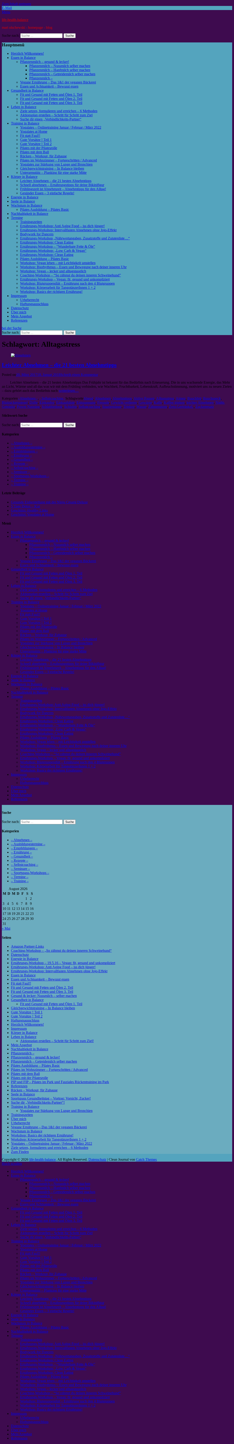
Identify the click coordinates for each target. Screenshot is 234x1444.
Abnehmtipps (122, 398)
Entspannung (86, 402)
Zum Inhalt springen (16, 4)
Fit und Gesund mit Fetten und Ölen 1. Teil (51, 94)
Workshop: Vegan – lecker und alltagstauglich (53, 271)
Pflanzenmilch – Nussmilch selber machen (59, 66)
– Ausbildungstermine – (28, 447)
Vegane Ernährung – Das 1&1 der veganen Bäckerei (58, 82)
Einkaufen (47, 402)
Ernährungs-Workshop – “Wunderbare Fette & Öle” (57, 246)
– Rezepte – (19, 464)
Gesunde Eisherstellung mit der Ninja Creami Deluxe (49, 502)
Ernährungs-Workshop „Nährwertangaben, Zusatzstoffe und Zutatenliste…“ (75, 238)
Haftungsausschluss (34, 304)
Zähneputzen (157, 406)
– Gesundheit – (22, 459)
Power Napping (28, 406)
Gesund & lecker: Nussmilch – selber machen (44, 996)
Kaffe (158, 402)
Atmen (181, 398)
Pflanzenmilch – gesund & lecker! (44, 62)
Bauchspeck (212, 398)
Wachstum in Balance (26, 205)
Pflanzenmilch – (41, 78)
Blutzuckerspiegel (15, 402)
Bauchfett (194, 398)
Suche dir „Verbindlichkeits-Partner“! (38, 1102)
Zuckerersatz (204, 406)
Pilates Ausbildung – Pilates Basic (44, 209)
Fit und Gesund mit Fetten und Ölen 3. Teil (51, 103)
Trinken (129, 406)
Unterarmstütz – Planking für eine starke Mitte (53, 172)
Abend (88, 398)
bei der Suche (11, 328)
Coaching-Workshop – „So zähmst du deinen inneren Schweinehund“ (61, 950)
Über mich (18, 312)
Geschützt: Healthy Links (29, 510)
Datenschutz (20, 308)
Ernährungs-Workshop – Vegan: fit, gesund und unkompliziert (65, 279)
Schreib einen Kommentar (79, 375)
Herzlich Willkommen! (27, 53)
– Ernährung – (21, 455)
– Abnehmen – (21, 443)
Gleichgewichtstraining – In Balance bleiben (52, 168)
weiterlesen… (69, 391)
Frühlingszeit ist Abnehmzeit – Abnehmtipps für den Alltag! (63, 189)
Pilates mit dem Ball (34, 152)
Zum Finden (20, 1152)
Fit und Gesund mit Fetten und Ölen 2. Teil (51, 99)
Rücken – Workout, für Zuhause (43, 156)
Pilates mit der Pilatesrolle (38, 148)
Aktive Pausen (143, 398)
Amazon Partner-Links (27, 946)
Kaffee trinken (174, 402)
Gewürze (145, 402)
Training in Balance (25, 123)
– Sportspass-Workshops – (30, 476)
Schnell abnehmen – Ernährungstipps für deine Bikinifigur (62, 185)
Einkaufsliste (65, 402)
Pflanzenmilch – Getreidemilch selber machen (62, 74)
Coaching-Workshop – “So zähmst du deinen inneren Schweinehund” (70, 275)
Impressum (19, 296)
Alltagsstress (165, 398)
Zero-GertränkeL (181, 406)
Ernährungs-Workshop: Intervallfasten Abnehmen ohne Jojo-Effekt (68, 230)
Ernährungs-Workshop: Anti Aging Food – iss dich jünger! (62, 226)
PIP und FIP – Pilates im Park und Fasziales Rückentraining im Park (60, 1082)
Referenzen (19, 320)
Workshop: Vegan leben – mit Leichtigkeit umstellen (58, 263)
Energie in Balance (24, 197)
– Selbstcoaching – (24, 468)
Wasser (141, 406)
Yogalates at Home (33, 131)
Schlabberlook (52, 406)
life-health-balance (15, 20)
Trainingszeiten (31, 222)
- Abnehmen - (28, 398)
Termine (17, 218)
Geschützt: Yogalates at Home (32, 514)
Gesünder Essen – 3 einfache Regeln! (47, 193)
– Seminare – (20, 472)
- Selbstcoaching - (52, 398)
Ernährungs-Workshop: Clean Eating (46, 242)
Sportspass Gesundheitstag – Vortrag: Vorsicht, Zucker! (51, 1098)
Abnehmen (103, 398)
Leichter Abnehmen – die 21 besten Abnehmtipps (55, 181)
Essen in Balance (23, 58)
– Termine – (19, 480)
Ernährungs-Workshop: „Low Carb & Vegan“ (53, 250)
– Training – (20, 484)
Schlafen (70, 406)
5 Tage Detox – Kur (25, 506)
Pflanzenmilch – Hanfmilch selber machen (59, 70)
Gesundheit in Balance (27, 90)
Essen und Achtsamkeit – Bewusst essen (49, 86)
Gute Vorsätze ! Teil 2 (36, 144)
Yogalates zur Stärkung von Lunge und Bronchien (56, 164)
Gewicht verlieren (124, 402)
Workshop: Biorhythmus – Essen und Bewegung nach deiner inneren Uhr (73, 267)
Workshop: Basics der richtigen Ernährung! (51, 292)
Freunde (103, 402)
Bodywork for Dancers (36, 234)
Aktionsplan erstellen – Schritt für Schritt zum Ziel (56, 115)
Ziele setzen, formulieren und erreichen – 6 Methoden (58, 111)
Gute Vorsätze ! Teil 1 (36, 140)
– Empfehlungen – (24, 451)
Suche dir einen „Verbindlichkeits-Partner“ (50, 119)
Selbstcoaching (89, 406)
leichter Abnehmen (200, 402)
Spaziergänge (112, 406)
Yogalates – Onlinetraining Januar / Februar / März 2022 (60, 127)
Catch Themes (146, 1159)
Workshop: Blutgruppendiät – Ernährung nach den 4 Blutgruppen (67, 283)
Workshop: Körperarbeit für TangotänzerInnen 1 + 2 (58, 287)
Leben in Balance (23, 107)
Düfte (33, 402)
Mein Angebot (21, 316)
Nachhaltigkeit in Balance (29, 214)
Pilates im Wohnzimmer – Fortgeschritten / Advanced (58, 160)
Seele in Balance (23, 201)
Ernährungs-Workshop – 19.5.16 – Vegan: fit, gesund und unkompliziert (63, 963)
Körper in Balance (24, 177)
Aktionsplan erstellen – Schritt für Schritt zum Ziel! (57, 1041)
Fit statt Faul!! (30, 136)
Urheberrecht (29, 300)
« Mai (6, 928)
